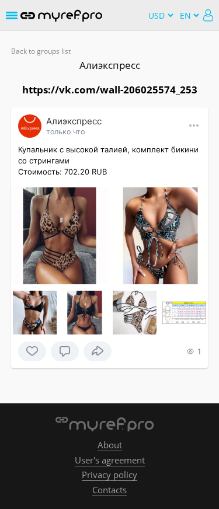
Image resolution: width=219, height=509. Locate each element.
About (110, 445)
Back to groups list (41, 51)
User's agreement (110, 460)
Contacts (109, 490)
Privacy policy (109, 474)
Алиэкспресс (109, 65)
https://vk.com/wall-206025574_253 (109, 89)
